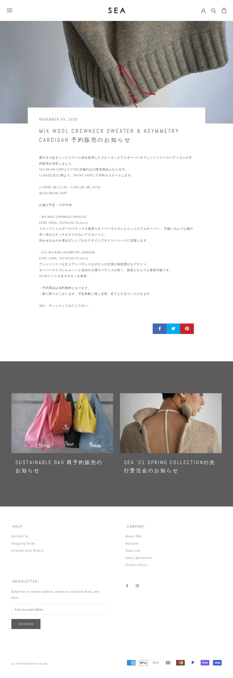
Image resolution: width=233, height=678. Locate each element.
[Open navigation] (9, 10)
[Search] (213, 10)
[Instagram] (137, 585)
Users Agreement (139, 558)
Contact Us (20, 536)
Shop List (133, 550)
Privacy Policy (137, 565)
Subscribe (26, 624)
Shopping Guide (23, 543)
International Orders (27, 550)
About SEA (134, 536)
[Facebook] (127, 585)
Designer (132, 543)
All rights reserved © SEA (29, 663)
